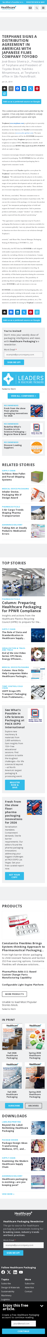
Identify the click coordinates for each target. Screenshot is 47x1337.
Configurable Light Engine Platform (23, 984)
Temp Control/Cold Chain (12, 687)
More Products (14, 994)
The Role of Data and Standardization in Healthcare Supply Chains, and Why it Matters (14, 635)
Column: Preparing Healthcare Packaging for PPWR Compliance (21, 607)
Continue (23, 1331)
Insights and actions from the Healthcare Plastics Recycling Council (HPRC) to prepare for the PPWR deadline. (20, 619)
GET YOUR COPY (14, 876)
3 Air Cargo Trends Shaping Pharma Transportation (13, 512)
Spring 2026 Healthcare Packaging (35, 1055)
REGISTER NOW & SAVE (15, 785)
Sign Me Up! (14, 362)
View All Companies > (23, 396)
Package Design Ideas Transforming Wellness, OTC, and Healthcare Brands (14, 1146)
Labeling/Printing (11, 1122)
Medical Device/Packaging (15, 488)
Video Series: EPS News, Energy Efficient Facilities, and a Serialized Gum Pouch (14, 656)
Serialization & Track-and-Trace (14, 649)
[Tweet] (30, 88)
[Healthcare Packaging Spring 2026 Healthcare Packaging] (35, 1036)
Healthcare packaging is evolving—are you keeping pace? (14, 1182)
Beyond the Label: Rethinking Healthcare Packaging (15, 1127)
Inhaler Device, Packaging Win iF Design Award (12, 494)
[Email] (11, 88)
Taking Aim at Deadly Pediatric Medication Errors (14, 530)
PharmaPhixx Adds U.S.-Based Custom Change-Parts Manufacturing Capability (19, 974)
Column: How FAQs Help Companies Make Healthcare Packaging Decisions (15, 673)
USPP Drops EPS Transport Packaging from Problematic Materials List (14, 694)
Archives (33, 1105)
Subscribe (14, 1105)
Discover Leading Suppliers (13, 446)
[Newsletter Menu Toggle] (30, 7)
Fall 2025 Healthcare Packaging (12, 1094)
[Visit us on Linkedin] (15, 1272)
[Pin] (37, 88)
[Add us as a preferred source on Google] (4, 93)
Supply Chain (8, 470)
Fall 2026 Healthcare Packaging (12, 1055)
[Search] (36, 7)
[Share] (17, 88)
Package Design (10, 1140)
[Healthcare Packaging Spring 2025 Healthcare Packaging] (35, 1075)
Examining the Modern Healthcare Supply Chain (15, 1164)
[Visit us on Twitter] (9, 1272)
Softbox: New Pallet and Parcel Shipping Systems (13, 476)
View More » (8, 1194)
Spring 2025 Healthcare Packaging (35, 1094)
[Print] (4, 88)
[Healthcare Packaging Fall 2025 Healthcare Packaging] (12, 1075)
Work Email (10, 350)
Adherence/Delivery (12, 525)
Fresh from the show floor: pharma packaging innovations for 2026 (16, 412)
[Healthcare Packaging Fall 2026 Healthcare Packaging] (12, 1036)
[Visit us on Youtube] (21, 1272)
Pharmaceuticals (11, 507)
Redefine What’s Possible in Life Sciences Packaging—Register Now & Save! (15, 430)
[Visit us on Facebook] (3, 1272)
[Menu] (43, 7)
